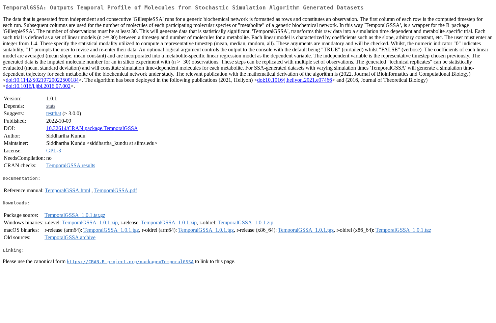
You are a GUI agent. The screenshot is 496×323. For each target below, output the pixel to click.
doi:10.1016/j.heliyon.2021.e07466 (294, 80)
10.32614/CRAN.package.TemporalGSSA (92, 128)
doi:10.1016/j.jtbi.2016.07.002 (38, 86)
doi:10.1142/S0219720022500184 (42, 80)
